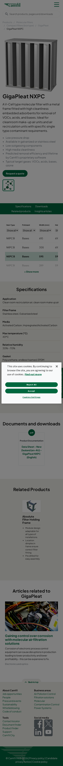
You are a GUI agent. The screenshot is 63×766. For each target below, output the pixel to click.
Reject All (32, 384)
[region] (31, 383)
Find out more (33, 374)
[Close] (56, 366)
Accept (31, 391)
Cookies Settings (31, 397)
